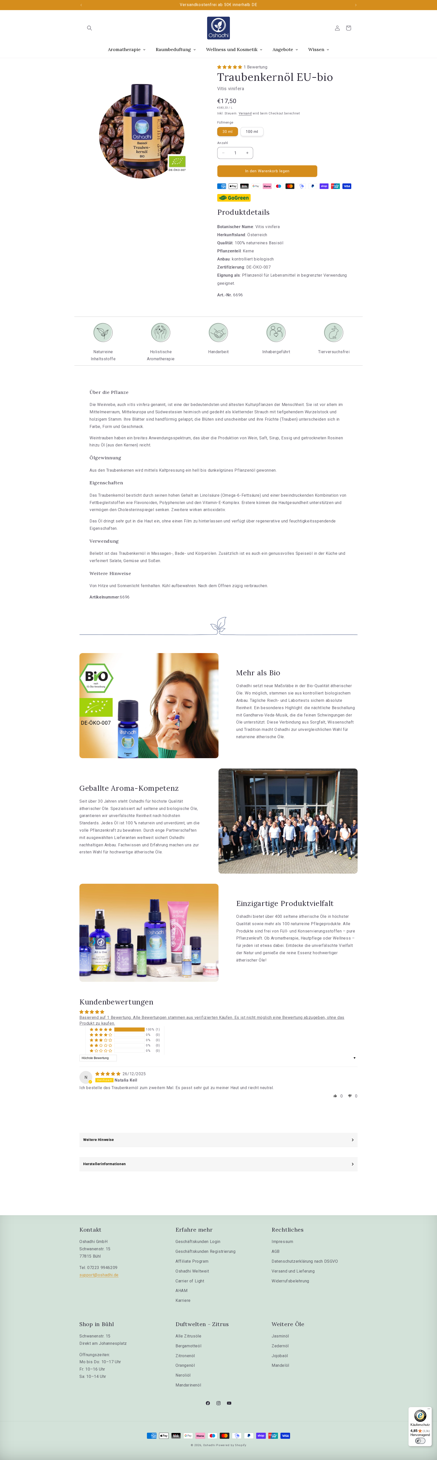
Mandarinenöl (188, 1385)
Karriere (183, 1300)
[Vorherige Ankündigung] (81, 5)
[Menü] (429, 1410)
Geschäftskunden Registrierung (205, 1251)
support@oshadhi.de (99, 1275)
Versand (245, 113)
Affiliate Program (192, 1261)
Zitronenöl (185, 1355)
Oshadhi (209, 1445)
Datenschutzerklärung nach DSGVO (305, 1261)
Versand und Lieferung (293, 1271)
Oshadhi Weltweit (192, 1271)
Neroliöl (183, 1375)
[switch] (420, 1441)
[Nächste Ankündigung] (355, 5)
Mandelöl (280, 1365)
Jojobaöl (280, 1355)
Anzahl (222, 143)
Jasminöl (280, 1336)
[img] (108, 1073)
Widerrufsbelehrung (290, 1281)
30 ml (228, 132)
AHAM (181, 1290)
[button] (89, 28)
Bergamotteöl (188, 1346)
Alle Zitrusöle (188, 1336)
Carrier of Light (190, 1281)
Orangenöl (185, 1365)
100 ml (252, 132)
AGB (276, 1251)
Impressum (282, 1241)
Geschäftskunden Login (198, 1241)
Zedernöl (280, 1346)
